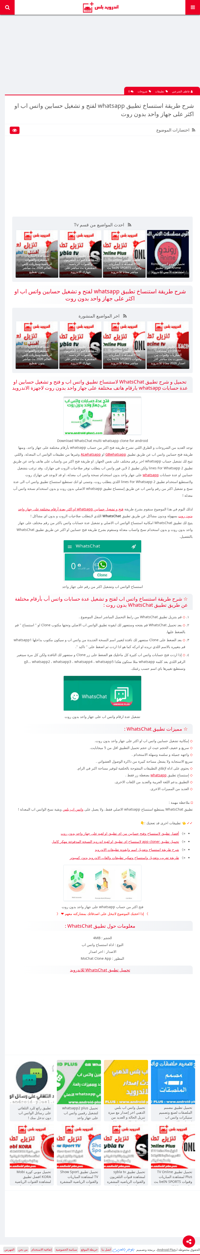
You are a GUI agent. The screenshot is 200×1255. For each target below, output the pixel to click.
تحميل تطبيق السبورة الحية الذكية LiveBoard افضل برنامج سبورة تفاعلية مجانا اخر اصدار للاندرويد (168, 354)
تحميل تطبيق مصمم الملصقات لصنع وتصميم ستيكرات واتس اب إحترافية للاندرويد (175, 1113)
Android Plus (100, 7)
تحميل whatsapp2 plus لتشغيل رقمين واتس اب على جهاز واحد (80, 1113)
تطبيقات (159, 91)
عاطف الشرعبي (181, 91)
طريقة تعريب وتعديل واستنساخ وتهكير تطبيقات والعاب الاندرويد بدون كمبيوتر (124, 857)
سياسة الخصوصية (66, 1249)
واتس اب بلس (73, 809)
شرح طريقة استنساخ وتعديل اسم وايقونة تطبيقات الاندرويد (137, 849)
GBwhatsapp (115, 454)
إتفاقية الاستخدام (41, 1249)
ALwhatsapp (91, 454)
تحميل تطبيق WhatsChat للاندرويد (100, 970)
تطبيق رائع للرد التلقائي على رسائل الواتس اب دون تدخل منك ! (34, 1113)
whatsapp (151, 475)
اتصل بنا (106, 1249)
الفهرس (9, 1249)
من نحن (23, 1249)
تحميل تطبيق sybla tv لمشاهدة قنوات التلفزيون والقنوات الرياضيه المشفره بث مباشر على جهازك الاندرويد (37, 263)
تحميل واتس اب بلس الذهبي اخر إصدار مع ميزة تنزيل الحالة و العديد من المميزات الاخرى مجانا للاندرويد (126, 1113)
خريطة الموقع (89, 1249)
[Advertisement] (102, 52)
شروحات (142, 91)
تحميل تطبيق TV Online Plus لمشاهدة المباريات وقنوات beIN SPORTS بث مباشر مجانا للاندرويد (80, 265)
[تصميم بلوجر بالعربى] (123, 1250)
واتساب (56, 461)
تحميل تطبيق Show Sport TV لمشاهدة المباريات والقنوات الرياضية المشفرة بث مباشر (79, 1177)
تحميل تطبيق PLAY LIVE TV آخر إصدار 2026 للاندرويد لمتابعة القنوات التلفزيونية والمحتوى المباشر (168, 263)
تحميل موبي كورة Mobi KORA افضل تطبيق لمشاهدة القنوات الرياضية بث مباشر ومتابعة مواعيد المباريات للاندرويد (33, 1177)
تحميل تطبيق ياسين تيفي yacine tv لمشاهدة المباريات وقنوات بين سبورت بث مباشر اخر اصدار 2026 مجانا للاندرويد (124, 354)
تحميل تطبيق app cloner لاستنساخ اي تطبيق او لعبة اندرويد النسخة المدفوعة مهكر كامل (115, 841)
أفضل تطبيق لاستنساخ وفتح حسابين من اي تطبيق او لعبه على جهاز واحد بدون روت (120, 833)
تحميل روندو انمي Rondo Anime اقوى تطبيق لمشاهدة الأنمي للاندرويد (124, 268)
